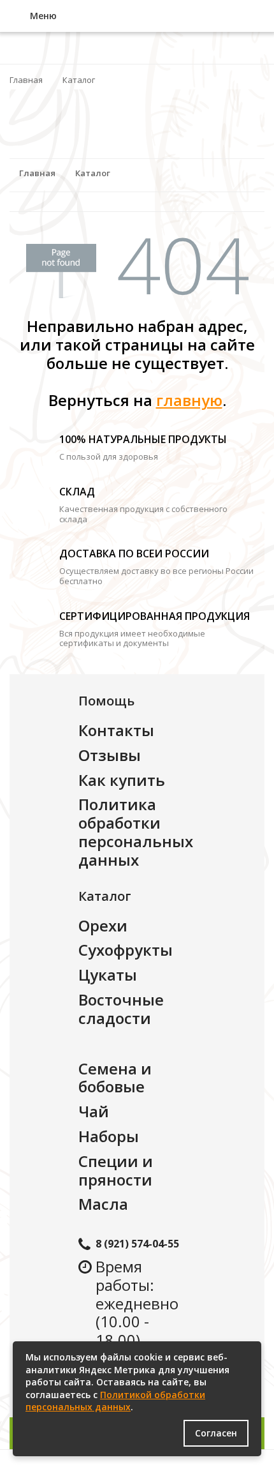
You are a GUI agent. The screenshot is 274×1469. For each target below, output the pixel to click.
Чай (93, 1111)
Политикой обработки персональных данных (115, 1401)
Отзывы (109, 754)
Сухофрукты (125, 949)
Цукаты (107, 974)
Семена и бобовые (115, 1077)
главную (189, 400)
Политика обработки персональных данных (135, 832)
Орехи (102, 925)
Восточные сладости (121, 1008)
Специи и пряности (115, 1170)
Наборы (108, 1136)
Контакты (116, 730)
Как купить (121, 779)
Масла (103, 1203)
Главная (26, 80)
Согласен (216, 1433)
